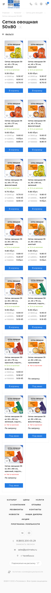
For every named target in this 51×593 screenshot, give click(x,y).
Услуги (40, 500)
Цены (26, 500)
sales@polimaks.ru (27, 549)
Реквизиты (16, 509)
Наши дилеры (34, 514)
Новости (14, 514)
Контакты (35, 509)
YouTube (29, 533)
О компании (17, 505)
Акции (25, 519)
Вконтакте (22, 533)
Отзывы (36, 505)
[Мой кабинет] (41, 4)
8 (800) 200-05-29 (26, 541)
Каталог (12, 500)
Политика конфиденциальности (27, 572)
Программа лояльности (25, 524)
